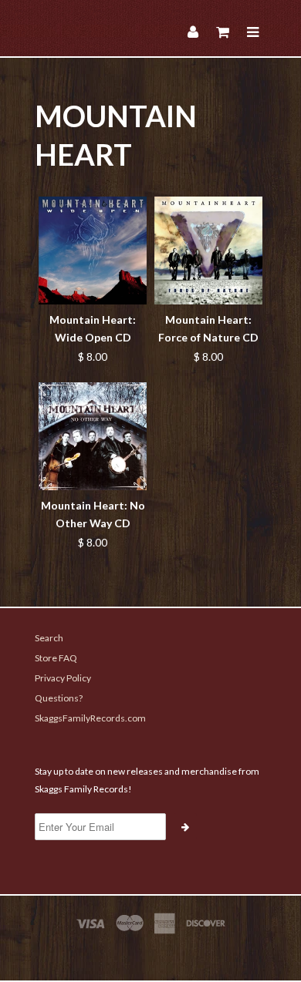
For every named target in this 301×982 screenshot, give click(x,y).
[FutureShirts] (150, 952)
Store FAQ (56, 658)
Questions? (59, 698)
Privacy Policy (63, 678)
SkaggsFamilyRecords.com (90, 718)
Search (49, 638)
